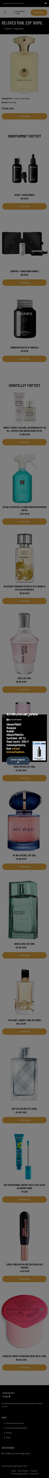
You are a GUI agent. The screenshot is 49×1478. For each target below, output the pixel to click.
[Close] (3, 716)
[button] (18, 761)
